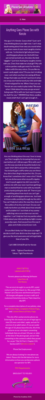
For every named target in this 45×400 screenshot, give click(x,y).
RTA (25, 268)
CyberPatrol (22, 279)
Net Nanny (22, 282)
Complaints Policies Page (29, 309)
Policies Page (13, 309)
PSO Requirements (22, 368)
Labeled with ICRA (22, 271)
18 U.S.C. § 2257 (27, 344)
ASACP (20, 268)
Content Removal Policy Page (24, 311)
